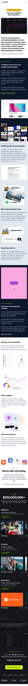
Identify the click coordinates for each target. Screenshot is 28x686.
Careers (15, 675)
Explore (10, 675)
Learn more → (5, 516)
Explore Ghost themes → (8, 93)
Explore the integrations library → (14, 484)
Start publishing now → (14, 667)
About (5, 675)
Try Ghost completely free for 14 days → (13, 54)
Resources (22, 675)
